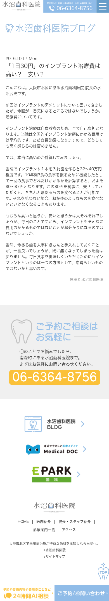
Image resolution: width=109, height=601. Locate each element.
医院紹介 (43, 521)
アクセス (69, 530)
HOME (23, 521)
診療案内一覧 (44, 530)
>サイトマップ (54, 556)
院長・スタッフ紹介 (74, 521)
